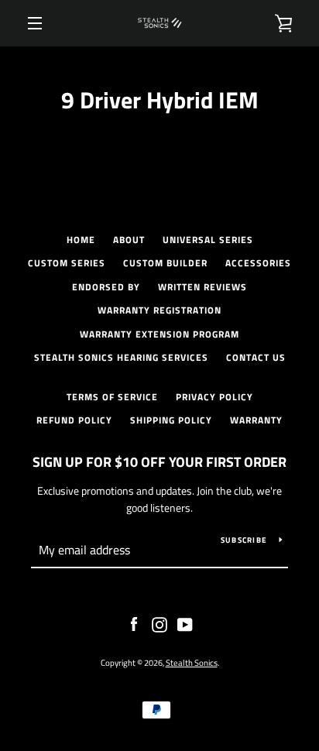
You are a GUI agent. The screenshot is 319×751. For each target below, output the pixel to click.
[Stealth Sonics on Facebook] (134, 623)
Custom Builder (165, 262)
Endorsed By (106, 286)
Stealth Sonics (192, 662)
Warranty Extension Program (159, 334)
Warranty (256, 420)
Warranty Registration (159, 310)
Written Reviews (202, 286)
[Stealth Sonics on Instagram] (159, 623)
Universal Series (208, 239)
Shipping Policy (171, 420)
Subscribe (244, 540)
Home (81, 239)
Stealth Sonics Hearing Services (121, 357)
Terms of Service (112, 396)
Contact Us (256, 357)
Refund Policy (74, 420)
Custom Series (66, 262)
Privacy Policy (214, 396)
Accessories (258, 262)
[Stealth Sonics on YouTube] (185, 623)
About (129, 239)
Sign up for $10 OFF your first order (159, 461)
